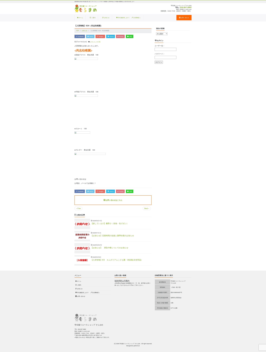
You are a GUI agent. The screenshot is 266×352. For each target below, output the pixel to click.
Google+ (101, 36)
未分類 (98, 42)
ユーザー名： (160, 45)
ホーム (80, 18)
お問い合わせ (184, 18)
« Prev (78, 208)
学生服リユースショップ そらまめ (130, 344)
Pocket (121, 36)
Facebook (80, 36)
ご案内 (93, 18)
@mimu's (137, 346)
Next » (146, 208)
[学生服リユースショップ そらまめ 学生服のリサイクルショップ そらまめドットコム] (86, 8)
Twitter (91, 36)
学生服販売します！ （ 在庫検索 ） (129, 18)
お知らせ (106, 18)
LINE (130, 36)
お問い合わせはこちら (113, 200)
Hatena (111, 36)
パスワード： (160, 54)
